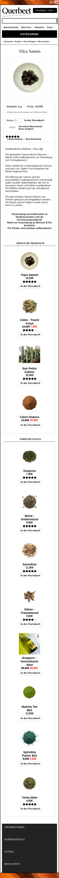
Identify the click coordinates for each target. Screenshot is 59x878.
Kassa (49, 27)
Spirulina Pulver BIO (29, 753)
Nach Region (30, 41)
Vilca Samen (43, 41)
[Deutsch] (51, 2)
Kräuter (18, 41)
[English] (55, 2)
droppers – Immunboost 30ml (29, 661)
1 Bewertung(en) (14, 139)
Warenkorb (39, 27)
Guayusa (29, 470)
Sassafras (30, 564)
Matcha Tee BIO (30, 708)
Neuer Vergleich (26, 129)
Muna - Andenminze (29, 517)
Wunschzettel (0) (10, 27)
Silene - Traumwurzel (29, 611)
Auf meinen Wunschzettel (30, 126)
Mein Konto (26, 27)
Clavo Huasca (29, 417)
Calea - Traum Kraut (29, 321)
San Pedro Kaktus (29, 370)
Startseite (8, 41)
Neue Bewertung (33, 139)
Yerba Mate (29, 797)
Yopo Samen (29, 275)
